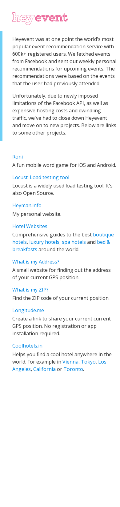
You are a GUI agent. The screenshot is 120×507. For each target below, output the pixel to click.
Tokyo (88, 361)
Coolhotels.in (27, 345)
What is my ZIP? (30, 289)
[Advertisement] (60, 445)
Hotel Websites (29, 226)
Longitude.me (28, 310)
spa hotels (74, 242)
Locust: (21, 177)
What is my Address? (35, 261)
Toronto (73, 369)
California (44, 369)
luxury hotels (44, 242)
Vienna (70, 361)
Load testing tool (49, 177)
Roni (17, 156)
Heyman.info (27, 205)
